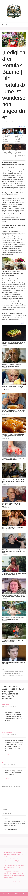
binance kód (5, 704)
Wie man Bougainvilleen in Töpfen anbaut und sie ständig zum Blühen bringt (13, 882)
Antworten (7, 724)
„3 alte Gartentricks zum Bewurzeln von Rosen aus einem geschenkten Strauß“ (14, 867)
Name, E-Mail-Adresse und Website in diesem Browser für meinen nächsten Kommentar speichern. (14, 823)
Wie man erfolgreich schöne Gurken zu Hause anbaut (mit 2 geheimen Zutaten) (14, 861)
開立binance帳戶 (7, 732)
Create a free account (8, 763)
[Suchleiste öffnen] (25, 25)
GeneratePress (22, 893)
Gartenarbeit (6, 669)
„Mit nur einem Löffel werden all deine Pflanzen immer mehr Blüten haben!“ (13, 854)
